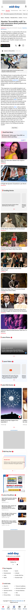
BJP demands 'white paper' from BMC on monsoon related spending (13, 136)
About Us (6, 586)
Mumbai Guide (18, 577)
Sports (16, 571)
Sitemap (18, 595)
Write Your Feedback (13, 559)
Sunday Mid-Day (19, 575)
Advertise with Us (8, 590)
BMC (15, 99)
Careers (5, 592)
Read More (14, 127)
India (5, 575)
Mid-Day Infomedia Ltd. (17, 600)
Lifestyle (17, 573)
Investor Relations (20, 590)
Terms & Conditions (20, 586)
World (5, 577)
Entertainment (7, 573)
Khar (15, 107)
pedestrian (15, 80)
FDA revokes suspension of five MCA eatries (13, 14)
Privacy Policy (7, 595)
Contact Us (6, 588)
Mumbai (6, 571)
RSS (17, 592)
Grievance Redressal (20, 588)
